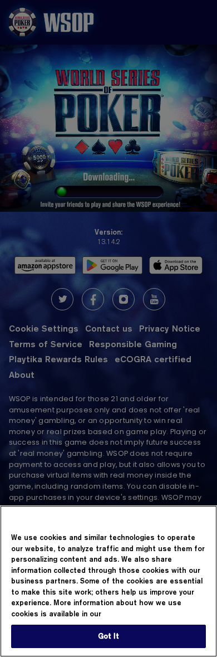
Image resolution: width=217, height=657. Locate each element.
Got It (109, 635)
